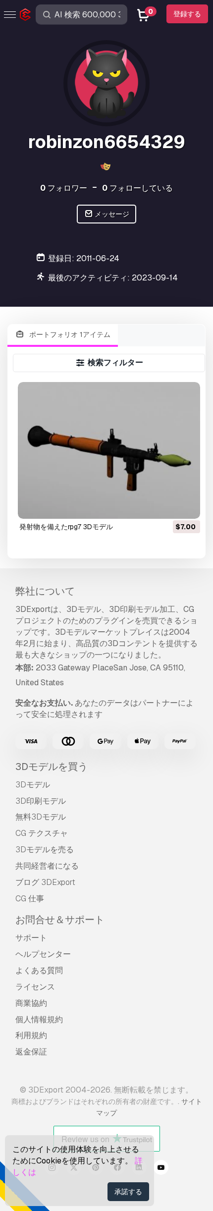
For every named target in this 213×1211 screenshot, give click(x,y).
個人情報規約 (39, 1019)
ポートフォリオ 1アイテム (68, 334)
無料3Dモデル (40, 817)
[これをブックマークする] (186, 504)
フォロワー (63, 188)
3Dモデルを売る (44, 849)
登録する (187, 13)
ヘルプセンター (43, 954)
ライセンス (35, 987)
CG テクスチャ (41, 833)
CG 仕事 (29, 898)
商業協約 (31, 1003)
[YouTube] (161, 1169)
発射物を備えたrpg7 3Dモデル (66, 526)
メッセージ (111, 214)
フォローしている (137, 188)
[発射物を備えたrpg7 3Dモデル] (109, 450)
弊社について (45, 591)
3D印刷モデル (40, 801)
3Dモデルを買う (51, 766)
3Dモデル (32, 784)
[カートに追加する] (165, 504)
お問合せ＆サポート (60, 919)
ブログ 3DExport (45, 882)
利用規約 (31, 1035)
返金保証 (31, 1051)
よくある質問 (39, 970)
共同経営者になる (47, 866)
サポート (31, 938)
